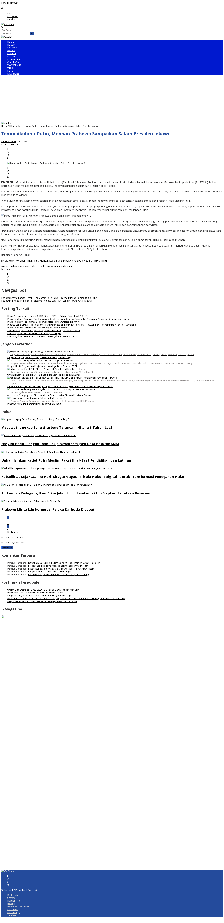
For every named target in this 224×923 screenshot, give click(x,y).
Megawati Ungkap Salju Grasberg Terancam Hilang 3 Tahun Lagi (39, 357)
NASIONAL (14, 144)
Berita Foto (13, 895)
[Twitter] (8, 277)
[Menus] (2, 5)
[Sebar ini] (7, 149)
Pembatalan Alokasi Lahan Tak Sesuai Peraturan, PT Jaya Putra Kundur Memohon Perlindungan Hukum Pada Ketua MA (66, 598)
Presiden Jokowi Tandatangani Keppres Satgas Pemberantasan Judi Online (43, 321)
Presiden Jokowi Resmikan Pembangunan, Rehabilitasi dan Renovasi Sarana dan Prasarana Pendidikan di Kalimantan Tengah (68, 318)
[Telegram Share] (8, 155)
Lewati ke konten (9, 2)
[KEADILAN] (7, 24)
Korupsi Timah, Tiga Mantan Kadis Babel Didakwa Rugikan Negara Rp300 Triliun (62, 260)
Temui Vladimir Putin (64, 266)
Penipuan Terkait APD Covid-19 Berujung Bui (50, 571)
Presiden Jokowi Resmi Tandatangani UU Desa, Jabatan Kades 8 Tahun (42, 336)
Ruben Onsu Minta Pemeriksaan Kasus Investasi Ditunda (35, 592)
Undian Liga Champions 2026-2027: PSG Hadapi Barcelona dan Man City (43, 589)
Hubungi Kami (14, 900)
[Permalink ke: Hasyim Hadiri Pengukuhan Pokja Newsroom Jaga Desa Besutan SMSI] (38, 435)
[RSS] (8, 282)
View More (7, 547)
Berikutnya (12, 532)
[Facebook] (8, 274)
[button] (32, 33)
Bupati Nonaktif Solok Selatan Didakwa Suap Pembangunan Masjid (61, 568)
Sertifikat (11, 915)
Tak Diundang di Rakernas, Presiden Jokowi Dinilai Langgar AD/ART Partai (43, 330)
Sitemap (11, 897)
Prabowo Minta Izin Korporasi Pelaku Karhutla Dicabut (34, 403)
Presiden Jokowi (45, 266)
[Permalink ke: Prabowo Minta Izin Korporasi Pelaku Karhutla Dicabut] (30, 501)
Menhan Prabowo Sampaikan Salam (19, 266)
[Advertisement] (112, 98)
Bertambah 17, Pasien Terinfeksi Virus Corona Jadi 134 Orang (58, 574)
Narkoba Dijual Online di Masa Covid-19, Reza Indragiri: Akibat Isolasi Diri (64, 562)
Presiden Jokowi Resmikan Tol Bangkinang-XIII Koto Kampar (37, 327)
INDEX (4, 144)
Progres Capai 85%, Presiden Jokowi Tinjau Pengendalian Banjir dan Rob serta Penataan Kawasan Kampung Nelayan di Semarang (71, 324)
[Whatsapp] (8, 158)
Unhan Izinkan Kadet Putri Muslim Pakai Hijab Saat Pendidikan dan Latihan (44, 374)
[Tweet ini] (8, 152)
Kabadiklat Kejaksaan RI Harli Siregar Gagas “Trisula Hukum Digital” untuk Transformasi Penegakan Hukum (60, 386)
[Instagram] (8, 279)
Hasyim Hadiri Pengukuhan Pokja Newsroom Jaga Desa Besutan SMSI (42, 366)
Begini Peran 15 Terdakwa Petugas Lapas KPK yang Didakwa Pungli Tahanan (47, 300)
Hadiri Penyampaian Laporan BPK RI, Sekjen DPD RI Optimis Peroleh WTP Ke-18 (47, 316)
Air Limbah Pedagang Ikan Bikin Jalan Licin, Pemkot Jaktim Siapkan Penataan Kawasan (49, 395)
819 (9, 529)
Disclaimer (12, 909)
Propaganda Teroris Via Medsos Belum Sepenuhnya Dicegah (58, 565)
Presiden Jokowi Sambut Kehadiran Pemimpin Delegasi (34, 333)
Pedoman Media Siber (18, 906)
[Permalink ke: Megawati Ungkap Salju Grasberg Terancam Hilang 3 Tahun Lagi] (35, 419)
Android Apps (13, 912)
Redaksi (11, 903)
